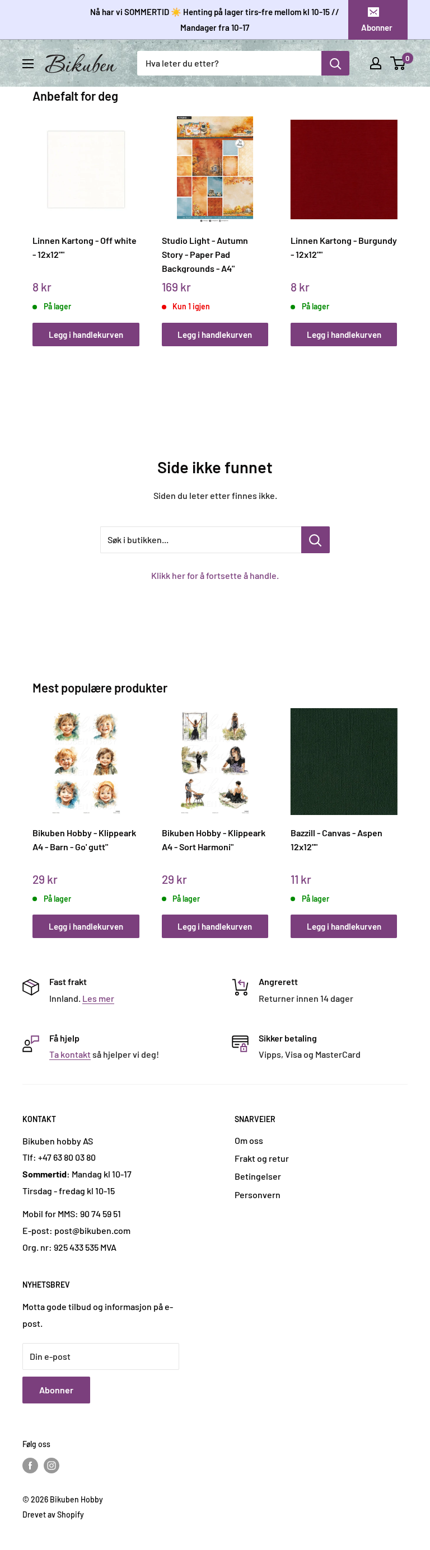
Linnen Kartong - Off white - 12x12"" (84, 247)
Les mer (98, 998)
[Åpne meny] (28, 63)
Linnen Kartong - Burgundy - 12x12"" (344, 247)
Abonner (376, 27)
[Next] (394, 220)
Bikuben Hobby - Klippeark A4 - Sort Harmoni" (213, 839)
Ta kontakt (70, 1054)
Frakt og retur (262, 1158)
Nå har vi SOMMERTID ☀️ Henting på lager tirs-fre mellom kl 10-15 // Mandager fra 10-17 (214, 19)
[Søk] (335, 63)
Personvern (258, 1194)
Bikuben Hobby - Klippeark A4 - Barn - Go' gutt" (84, 839)
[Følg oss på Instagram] (51, 1465)
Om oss (249, 1140)
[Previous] (35, 220)
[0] (398, 63)
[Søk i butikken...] (315, 539)
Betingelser (258, 1176)
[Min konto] (375, 63)
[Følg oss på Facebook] (30, 1465)
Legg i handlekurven (86, 334)
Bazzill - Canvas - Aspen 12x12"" (336, 839)
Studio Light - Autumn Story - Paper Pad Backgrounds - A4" (205, 254)
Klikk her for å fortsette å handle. (215, 575)
